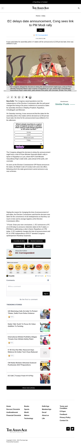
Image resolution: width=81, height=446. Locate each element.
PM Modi (38, 246)
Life (43, 418)
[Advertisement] (28, 192)
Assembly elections (19, 241)
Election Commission (37, 241)
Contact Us (64, 420)
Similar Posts (62, 104)
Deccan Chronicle (13, 409)
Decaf (44, 412)
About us (45, 415)
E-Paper (63, 411)
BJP (28, 246)
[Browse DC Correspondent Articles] (10, 253)
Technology (28, 418)
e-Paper (35, 2)
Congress (19, 246)
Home (8, 406)
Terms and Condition (64, 407)
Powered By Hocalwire (12, 442)
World (26, 412)
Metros (26, 415)
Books (26, 406)
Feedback (63, 414)
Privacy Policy (65, 417)
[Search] (79, 8)
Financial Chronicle (13, 415)
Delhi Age (45, 406)
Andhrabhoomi (12, 412)
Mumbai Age (46, 409)
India (40, 30)
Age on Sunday (42, 2)
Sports (26, 409)
